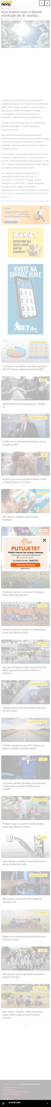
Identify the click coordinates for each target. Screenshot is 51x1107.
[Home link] (6, 3)
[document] (25, 553)
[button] (44, 540)
